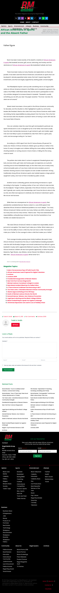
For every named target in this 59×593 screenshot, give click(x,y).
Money (5, 518)
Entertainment (19, 26)
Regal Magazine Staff (22, 563)
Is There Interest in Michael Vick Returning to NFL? (24, 287)
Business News (7, 511)
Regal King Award (8, 569)
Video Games (21, 498)
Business (36, 26)
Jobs (4, 516)
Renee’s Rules (7, 484)
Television (34, 505)
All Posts (15, 325)
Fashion (47, 472)
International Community (7, 558)
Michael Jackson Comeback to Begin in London (23, 283)
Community (44, 26)
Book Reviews (7, 552)
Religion (5, 481)
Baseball (19, 472)
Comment (4, 341)
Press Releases (21, 557)
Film (32, 481)
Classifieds (48, 589)
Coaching (20, 479)
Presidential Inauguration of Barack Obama (22, 279)
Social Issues (7, 571)
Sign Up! (37, 456)
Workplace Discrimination (7, 531)
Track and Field (21, 496)
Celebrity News (35, 479)
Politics (5, 479)
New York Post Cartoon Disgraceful (19, 281)
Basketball (20, 474)
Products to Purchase (6, 522)
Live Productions (36, 484)
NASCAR (19, 493)
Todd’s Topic (7, 489)
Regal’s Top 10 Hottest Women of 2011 (13, 427)
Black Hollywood (36, 472)
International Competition (21, 485)
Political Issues (7, 549)
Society (5, 486)
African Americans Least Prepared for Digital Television (26, 272)
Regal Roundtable (36, 498)
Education (6, 554)
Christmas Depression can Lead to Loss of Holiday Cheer (26, 302)
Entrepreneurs (7, 513)
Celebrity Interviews (34, 475)
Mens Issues (49, 477)
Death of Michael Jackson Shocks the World (22, 294)
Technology (6, 528)
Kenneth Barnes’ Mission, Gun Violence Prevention (24, 296)
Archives (26, 29)
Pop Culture (34, 495)
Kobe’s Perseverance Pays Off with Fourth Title (23, 270)
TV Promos (20, 566)
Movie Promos (21, 552)
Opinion (3, 26)
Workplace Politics (6, 541)
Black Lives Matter (6, 473)
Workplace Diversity (6, 536)
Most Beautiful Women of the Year (35, 488)
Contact (5, 443)
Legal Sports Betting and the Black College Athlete (24, 298)
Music (33, 493)
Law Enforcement (8, 564)
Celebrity (5, 476)
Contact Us (48, 585)
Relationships (49, 479)
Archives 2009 (12, 276)
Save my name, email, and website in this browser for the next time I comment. (23, 365)
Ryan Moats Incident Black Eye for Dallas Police (23, 285)
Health (47, 474)
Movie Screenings (22, 554)
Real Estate (6, 525)
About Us (34, 29)
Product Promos (22, 559)
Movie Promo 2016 (22, 549)
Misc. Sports (20, 491)
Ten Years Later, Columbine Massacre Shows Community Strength (29, 290)
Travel (47, 481)
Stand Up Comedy (34, 501)
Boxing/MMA (21, 477)
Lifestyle (28, 26)
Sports (10, 26)
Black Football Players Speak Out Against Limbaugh (24, 300)
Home (44, 581)
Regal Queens (17, 29)
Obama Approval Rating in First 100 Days (20, 292)
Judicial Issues (7, 561)
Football (19, 481)
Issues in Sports (22, 489)
